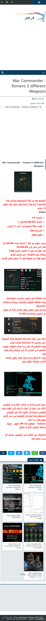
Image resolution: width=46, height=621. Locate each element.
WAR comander (39, 99)
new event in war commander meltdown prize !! (12, 546)
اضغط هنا (36, 439)
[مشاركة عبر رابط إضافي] (3, 453)
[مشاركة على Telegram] (27, 453)
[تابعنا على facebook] (12, 2)
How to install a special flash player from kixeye (33, 517)
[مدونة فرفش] (23, 14)
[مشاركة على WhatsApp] (34, 453)
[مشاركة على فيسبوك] (42, 453)
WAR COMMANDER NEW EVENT (14, 517)
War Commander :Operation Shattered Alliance (13, 487)
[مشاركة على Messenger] (19, 453)
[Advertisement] (23, 47)
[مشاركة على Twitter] (11, 453)
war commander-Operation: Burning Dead (35, 487)
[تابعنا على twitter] (7, 2)
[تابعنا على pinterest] (2, 2)
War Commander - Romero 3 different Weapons (23, 107)
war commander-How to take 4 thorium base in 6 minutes (33, 546)
